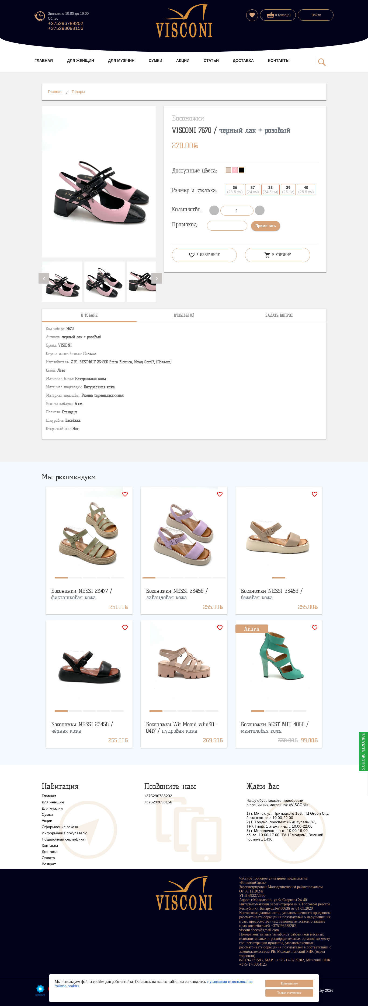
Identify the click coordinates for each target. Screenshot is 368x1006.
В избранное (204, 255)
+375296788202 (65, 23)
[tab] (89, 315)
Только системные (289, 993)
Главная (55, 92)
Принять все (289, 983)
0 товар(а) (282, 15)
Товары (78, 92)
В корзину (277, 255)
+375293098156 (65, 28)
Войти (316, 15)
